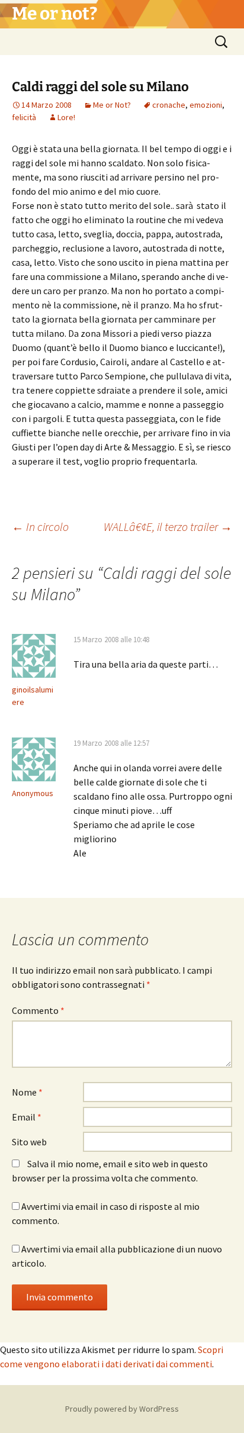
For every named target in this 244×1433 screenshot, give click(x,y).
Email (26, 1117)
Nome (27, 1092)
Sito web (29, 1142)
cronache (168, 104)
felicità (24, 117)
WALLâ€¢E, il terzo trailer (168, 526)
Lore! (66, 117)
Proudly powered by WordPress (122, 1408)
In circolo (40, 526)
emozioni (206, 104)
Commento (38, 1010)
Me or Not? (112, 104)
